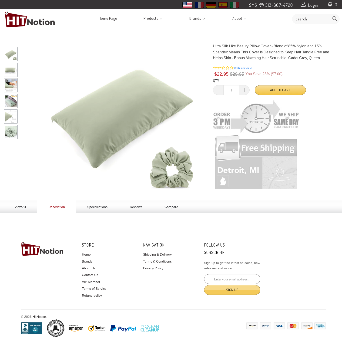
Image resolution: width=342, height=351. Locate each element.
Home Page (108, 18)
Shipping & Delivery (157, 254)
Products (151, 18)
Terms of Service (94, 288)
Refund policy (92, 295)
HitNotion (39, 316)
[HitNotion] (30, 19)
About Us (88, 268)
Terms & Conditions (157, 261)
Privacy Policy (153, 268)
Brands (195, 18)
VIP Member (91, 282)
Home (86, 254)
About (237, 18)
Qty (216, 80)
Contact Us (90, 275)
